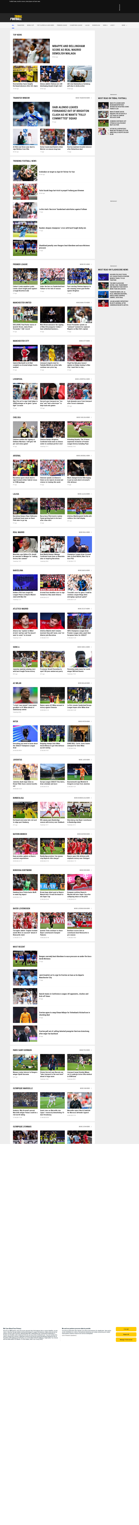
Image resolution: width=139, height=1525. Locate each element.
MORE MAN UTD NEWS (83, 302)
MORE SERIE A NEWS (83, 647)
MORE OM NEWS (85, 1088)
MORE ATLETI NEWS (84, 609)
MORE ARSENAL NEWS (83, 455)
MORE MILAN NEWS (84, 683)
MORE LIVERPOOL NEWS (82, 379)
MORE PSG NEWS (85, 1050)
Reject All (126, 1334)
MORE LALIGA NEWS (84, 494)
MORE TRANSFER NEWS (83, 98)
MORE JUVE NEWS (84, 760)
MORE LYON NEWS (84, 1126)
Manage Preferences (126, 1339)
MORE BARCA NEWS (84, 570)
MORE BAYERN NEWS (83, 834)
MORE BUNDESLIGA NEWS (82, 798)
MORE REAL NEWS (84, 532)
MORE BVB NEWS (85, 870)
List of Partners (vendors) (69, 1335)
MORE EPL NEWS (85, 264)
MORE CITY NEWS (84, 341)
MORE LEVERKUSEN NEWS (82, 908)
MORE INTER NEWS (84, 721)
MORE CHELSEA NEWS (83, 417)
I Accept (126, 1329)
